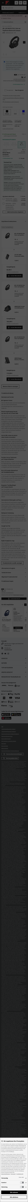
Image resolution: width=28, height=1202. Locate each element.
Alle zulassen (14, 1192)
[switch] (22, 1182)
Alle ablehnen (14, 1197)
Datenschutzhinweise (5, 1174)
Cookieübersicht (19, 1174)
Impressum (13, 1174)
